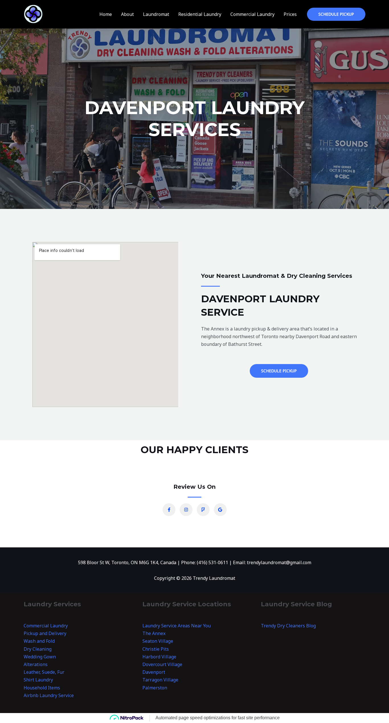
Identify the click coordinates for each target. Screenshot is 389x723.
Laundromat (156, 14)
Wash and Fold (39, 641)
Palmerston (154, 688)
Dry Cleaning (38, 649)
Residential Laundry (199, 14)
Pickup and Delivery (45, 633)
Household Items (42, 688)
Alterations (36, 664)
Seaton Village (157, 641)
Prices (290, 14)
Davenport (153, 672)
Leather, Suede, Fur (44, 672)
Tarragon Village (160, 680)
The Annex (153, 633)
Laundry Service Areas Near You (176, 626)
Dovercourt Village (162, 664)
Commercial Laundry (252, 14)
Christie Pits (155, 649)
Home (105, 14)
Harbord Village (159, 657)
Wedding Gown (40, 657)
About (127, 14)
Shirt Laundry (38, 680)
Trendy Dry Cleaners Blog (288, 626)
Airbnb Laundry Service (49, 695)
